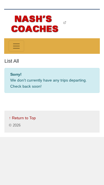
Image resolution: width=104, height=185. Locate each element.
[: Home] (35, 23)
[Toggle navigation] (16, 46)
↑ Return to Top (22, 118)
